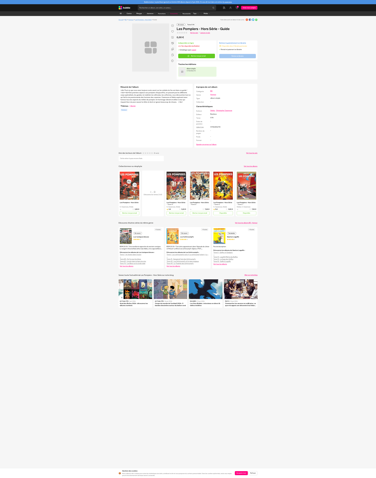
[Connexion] (230, 8)
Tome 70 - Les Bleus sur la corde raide (132, 263)
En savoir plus (227, 2)
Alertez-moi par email (198, 56)
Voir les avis (194, 33)
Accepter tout (241, 473)
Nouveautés (187, 14)
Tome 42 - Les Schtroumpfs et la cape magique (183, 261)
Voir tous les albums (250, 166)
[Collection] (224, 8)
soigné (194, 50)
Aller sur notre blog (250, 275)
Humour (130, 20)
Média (206, 13)
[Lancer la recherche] (213, 7)
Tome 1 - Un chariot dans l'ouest (130, 255)
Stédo (212, 110)
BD (121, 13)
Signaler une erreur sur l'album (206, 144)
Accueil (121, 20)
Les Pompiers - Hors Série (143, 20)
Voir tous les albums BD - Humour (246, 223)
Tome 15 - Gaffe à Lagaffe (222, 261)
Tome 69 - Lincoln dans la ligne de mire (133, 261)
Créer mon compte (249, 8)
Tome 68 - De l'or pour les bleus (130, 259)
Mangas (139, 13)
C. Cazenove (124, 207)
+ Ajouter (132, 106)
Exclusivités (174, 14)
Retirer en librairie (238, 56)
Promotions (162, 14)
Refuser (253, 473)
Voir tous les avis (251, 153)
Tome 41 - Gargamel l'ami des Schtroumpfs (181, 259)
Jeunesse (150, 13)
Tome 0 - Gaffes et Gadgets (223, 252)
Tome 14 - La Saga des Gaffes (223, 259)
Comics (129, 13)
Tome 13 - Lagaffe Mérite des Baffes (225, 257)
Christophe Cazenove (224, 110)
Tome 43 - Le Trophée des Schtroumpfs (180, 263)
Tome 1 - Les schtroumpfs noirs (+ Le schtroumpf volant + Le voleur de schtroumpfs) (188, 255)
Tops (195, 13)
